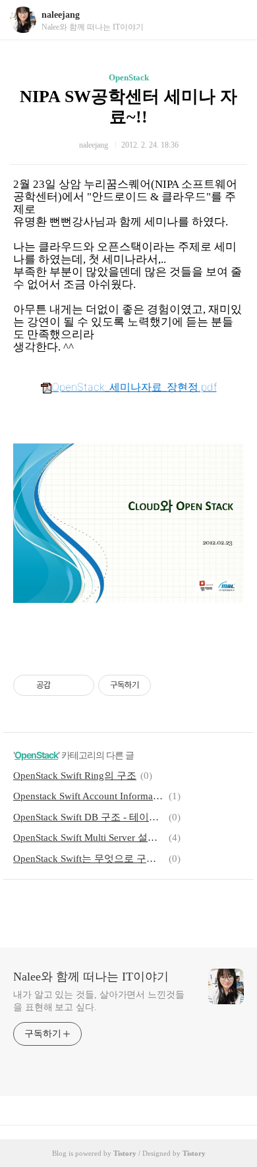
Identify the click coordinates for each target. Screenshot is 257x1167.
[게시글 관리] (79, 685)
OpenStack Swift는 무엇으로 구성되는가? (89, 858)
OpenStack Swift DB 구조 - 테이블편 (89, 817)
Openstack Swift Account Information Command (89, 796)
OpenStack (129, 77)
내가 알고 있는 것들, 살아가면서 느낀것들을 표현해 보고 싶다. (99, 1001)
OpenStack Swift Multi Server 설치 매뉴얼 (89, 837)
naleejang (61, 15)
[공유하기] (63, 685)
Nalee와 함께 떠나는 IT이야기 (91, 976)
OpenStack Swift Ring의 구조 (74, 775)
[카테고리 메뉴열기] (234, 20)
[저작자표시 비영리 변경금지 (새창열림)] (168, 685)
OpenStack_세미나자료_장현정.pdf (134, 386)
